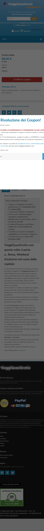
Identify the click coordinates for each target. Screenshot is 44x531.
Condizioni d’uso (24, 143)
